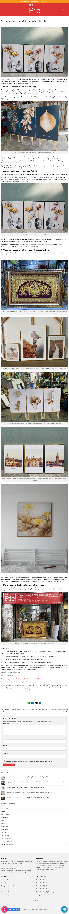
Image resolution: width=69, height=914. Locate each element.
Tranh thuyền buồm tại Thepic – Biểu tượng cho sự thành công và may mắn (26, 787)
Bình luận (6, 723)
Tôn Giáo (3, 832)
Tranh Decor (5, 883)
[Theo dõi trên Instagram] (33, 900)
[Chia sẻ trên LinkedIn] (41, 703)
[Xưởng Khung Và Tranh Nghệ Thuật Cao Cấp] (34, 9)
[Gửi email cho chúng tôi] (37, 900)
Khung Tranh (4, 817)
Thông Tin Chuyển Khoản (44, 895)
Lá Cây (3, 820)
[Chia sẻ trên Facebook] (30, 703)
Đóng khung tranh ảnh (8, 886)
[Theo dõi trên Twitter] (35, 900)
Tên (4, 738)
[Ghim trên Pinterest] (38, 703)
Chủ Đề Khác (4, 808)
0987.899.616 (10, 868)
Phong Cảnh (4, 826)
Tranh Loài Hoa (6, 892)
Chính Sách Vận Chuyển (43, 886)
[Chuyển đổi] (67, 808)
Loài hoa (3, 823)
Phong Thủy (4, 829)
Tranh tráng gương (6, 841)
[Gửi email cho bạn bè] (36, 703)
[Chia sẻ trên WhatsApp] (28, 703)
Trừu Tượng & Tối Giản (7, 844)
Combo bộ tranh (5, 814)
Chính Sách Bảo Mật (42, 889)
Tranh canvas (5, 835)
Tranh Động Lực (5, 838)
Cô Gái (3, 811)
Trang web (6, 753)
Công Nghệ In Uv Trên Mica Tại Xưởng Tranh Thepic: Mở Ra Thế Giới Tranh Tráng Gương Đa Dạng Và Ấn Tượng (36, 782)
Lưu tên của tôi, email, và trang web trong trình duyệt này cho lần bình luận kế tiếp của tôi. (29, 761)
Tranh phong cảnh (7, 889)
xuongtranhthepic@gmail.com (9, 870)
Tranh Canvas (4, 19)
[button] (2, 10)
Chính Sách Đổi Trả (42, 883)
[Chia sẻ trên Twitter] (33, 703)
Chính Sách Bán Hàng (43, 880)
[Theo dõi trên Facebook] (31, 900)
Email (5, 745)
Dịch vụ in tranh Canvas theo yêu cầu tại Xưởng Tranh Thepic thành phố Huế (27, 777)
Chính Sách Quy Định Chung (45, 892)
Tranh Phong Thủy (7, 895)
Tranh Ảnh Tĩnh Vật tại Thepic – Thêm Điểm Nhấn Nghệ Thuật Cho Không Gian (27, 797)
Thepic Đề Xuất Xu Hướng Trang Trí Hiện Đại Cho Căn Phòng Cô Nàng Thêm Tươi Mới (29, 792)
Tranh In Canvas (6, 880)
